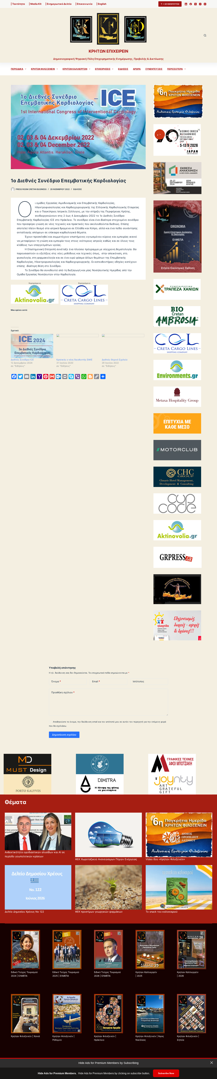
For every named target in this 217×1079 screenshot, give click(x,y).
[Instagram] (200, 4)
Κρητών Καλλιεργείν (75, 69)
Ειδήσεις (123, 69)
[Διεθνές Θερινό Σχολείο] (123, 346)
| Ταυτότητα (18, 3)
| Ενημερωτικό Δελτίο (58, 3)
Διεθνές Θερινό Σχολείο (114, 359)
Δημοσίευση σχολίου (64, 734)
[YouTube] (205, 4)
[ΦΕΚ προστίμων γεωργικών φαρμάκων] (108, 887)
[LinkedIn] (186, 4)
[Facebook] (191, 4)
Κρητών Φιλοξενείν (43, 69)
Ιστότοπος (138, 681)
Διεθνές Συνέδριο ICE (22, 359)
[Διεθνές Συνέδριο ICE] (32, 346)
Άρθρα (137, 69)
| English (101, 3)
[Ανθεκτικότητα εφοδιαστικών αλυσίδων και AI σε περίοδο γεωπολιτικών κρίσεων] (38, 831)
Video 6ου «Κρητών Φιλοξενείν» (165, 859)
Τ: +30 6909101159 (170, 4)
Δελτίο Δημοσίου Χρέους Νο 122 (24, 911)
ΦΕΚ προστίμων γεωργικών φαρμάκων (98, 911)
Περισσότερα (175, 69)
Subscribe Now (166, 1073)
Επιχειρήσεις (102, 69)
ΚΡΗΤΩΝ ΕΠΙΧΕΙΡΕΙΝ (108, 51)
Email (96, 681)
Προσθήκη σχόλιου (63, 692)
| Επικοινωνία (83, 3)
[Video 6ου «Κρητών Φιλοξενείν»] (179, 835)
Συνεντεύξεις (153, 69)
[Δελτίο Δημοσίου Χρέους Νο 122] (38, 887)
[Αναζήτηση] (205, 35)
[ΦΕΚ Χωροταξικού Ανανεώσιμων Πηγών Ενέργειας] (108, 835)
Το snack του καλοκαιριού (161, 911)
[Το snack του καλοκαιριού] (179, 887)
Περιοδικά (17, 69)
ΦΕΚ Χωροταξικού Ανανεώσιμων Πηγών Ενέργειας (106, 859)
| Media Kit (35, 3)
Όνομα (56, 681)
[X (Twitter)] (195, 4)
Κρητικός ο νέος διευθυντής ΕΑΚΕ (74, 359)
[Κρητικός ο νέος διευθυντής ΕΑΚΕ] (77, 346)
